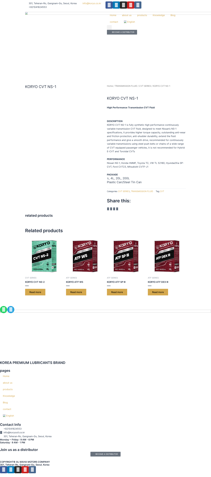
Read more (35, 292)
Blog (173, 15)
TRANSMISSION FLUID (126, 86)
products (142, 15)
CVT (162, 191)
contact (114, 21)
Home (113, 15)
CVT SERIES (145, 86)
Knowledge (159, 15)
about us (126, 15)
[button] (109, 27)
